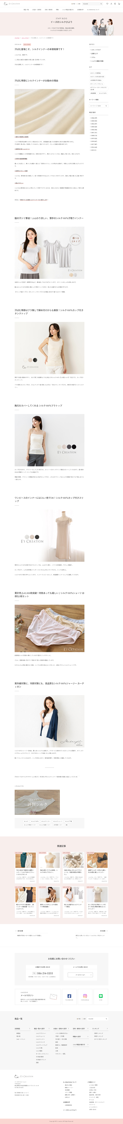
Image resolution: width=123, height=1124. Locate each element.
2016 (92, 147)
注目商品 (17, 1028)
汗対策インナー (58, 825)
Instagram (85, 1000)
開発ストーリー (69, 1087)
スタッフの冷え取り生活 (97, 76)
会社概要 (67, 1090)
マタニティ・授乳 (60, 1054)
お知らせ (67, 1097)
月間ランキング (98, 1033)
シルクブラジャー (41, 1033)
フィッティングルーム (97, 84)
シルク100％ (35, 821)
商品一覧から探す (39, 1028)
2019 (92, 138)
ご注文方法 (92, 1087)
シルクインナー (46, 821)
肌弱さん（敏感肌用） (61, 1045)
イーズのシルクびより (70, 1110)
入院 (56, 1051)
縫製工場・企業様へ (70, 1095)
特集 (57, 9)
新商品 (18, 1033)
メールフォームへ (80, 975)
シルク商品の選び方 (68, 9)
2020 (92, 135)
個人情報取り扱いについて (22, 1092)
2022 (92, 129)
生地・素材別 (48, 9)
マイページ (92, 1104)
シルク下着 (69, 821)
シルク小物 (39, 1048)
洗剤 (37, 1062)
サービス (91, 1100)
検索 (106, 105)
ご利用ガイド (91, 1082)
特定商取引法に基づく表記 (22, 1095)
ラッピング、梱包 (94, 1097)
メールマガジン (93, 1107)
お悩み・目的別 (36, 9)
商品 (74, 3)
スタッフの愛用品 (96, 73)
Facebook (69, 1000)
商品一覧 (26, 9)
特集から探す (77, 1036)
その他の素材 (40, 1057)
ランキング (95, 1028)
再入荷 (18, 1036)
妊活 (56, 1048)
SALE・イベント (21, 1039)
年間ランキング (98, 1036)
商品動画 (93, 93)
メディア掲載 (68, 1092)
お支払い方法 (92, 1090)
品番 (79, 3)
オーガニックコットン (42, 1054)
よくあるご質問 (93, 1085)
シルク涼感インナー (45, 825)
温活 (56, 1042)
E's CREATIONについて (69, 1082)
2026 (92, 118)
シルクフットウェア (41, 1045)
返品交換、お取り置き (95, 1095)
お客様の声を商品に (96, 80)
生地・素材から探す (79, 1028)
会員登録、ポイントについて (96, 1102)
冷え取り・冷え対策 (61, 1039)
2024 (92, 124)
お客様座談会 (68, 1105)
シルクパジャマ (40, 1042)
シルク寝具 (39, 1051)
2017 (92, 144)
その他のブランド (41, 1059)
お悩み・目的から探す (60, 1028)
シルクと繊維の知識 (97, 61)
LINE (100, 1000)
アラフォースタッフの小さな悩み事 (98, 88)
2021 (92, 132)
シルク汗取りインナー (30, 825)
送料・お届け (92, 1092)
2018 (92, 141)
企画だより (94, 53)
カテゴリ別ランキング (100, 1039)
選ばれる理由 (68, 1085)
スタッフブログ (96, 50)
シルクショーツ (58, 821)
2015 (92, 150)
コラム (93, 57)
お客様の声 (80, 9)
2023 (92, 127)
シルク (26, 821)
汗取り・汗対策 (59, 1036)
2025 (92, 121)
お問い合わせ (92, 1109)
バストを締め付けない (61, 1033)
